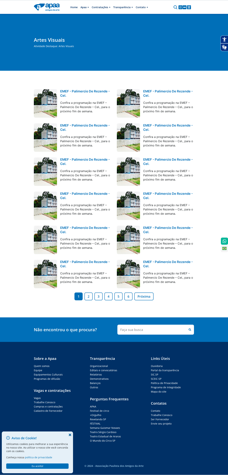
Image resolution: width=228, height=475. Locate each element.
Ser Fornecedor (160, 419)
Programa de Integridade (166, 387)
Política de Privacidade (164, 383)
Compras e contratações (48, 406)
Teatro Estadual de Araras (105, 436)
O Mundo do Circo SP (102, 440)
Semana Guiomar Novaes (105, 428)
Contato (155, 410)
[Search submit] (189, 330)
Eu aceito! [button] (37, 466)
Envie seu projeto (161, 423)
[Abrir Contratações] (109, 7)
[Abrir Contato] (147, 7)
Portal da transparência (165, 370)
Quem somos (42, 366)
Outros (94, 387)
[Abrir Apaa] (88, 7)
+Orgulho (95, 415)
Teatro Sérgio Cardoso (103, 432)
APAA (93, 406)
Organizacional (99, 366)
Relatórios (96, 374)
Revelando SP (98, 419)
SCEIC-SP (156, 378)
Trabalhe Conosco (44, 402)
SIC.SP (154, 374)
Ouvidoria (157, 366)
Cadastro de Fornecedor (48, 410)
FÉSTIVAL (95, 423)
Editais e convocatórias (103, 370)
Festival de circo (99, 410)
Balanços (95, 383)
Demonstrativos (99, 378)
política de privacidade (38, 457)
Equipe (38, 370)
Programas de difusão (47, 378)
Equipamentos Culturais (48, 374)
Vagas (37, 398)
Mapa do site (158, 391)
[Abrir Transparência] (132, 7)
